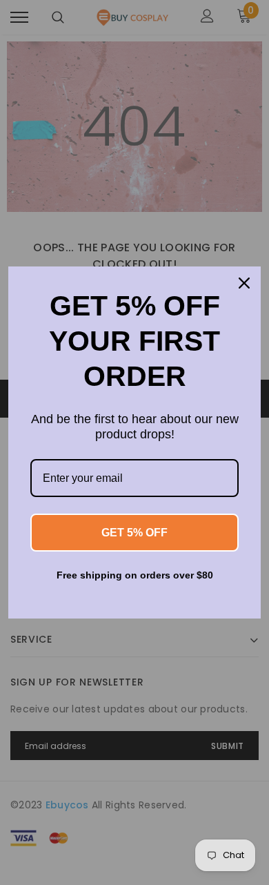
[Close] (244, 283)
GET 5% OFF (134, 532)
